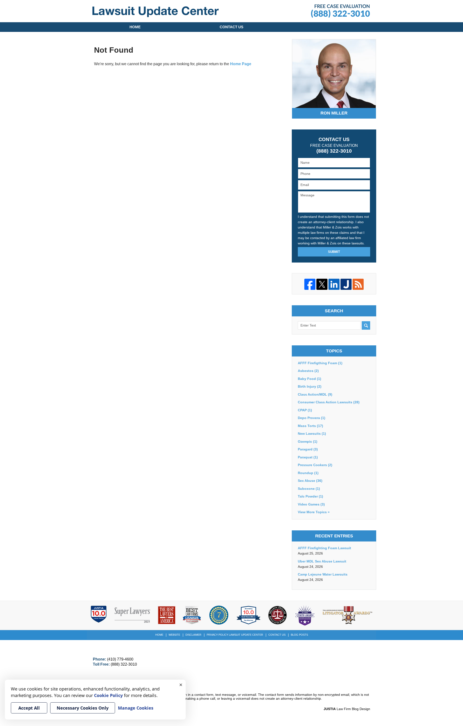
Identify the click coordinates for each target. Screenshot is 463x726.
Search (366, 325)
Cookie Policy (108, 695)
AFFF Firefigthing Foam (320, 363)
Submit (334, 252)
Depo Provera (311, 418)
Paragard (308, 449)
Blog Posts (299, 634)
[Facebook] (310, 284)
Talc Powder (310, 496)
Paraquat (308, 457)
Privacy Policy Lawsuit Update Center (235, 634)
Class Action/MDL (315, 394)
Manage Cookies (135, 708)
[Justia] (346, 284)
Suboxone (309, 489)
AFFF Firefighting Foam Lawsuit (324, 548)
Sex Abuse (310, 481)
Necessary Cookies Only (83, 708)
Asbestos (308, 371)
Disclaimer (193, 634)
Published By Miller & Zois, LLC (340, 11)
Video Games (311, 504)
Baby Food (309, 379)
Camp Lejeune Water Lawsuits (322, 574)
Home (135, 27)
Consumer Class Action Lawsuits (329, 402)
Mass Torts (310, 426)
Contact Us (231, 27)
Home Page (240, 64)
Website (174, 634)
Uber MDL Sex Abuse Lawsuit (322, 561)
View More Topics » (314, 512)
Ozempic (307, 441)
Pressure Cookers (315, 465)
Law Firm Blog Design (347, 709)
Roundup (308, 473)
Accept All (29, 708)
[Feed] (358, 284)
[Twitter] (322, 284)
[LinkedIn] (334, 284)
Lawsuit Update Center (155, 11)
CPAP (305, 410)
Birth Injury (309, 386)
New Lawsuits (312, 433)
